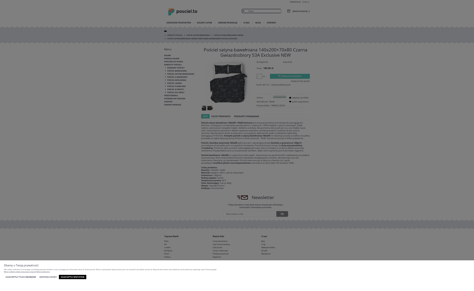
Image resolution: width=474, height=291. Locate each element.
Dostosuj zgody (48, 277)
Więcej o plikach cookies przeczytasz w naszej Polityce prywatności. (27, 272)
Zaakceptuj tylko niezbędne (21, 277)
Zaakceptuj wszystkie (72, 277)
